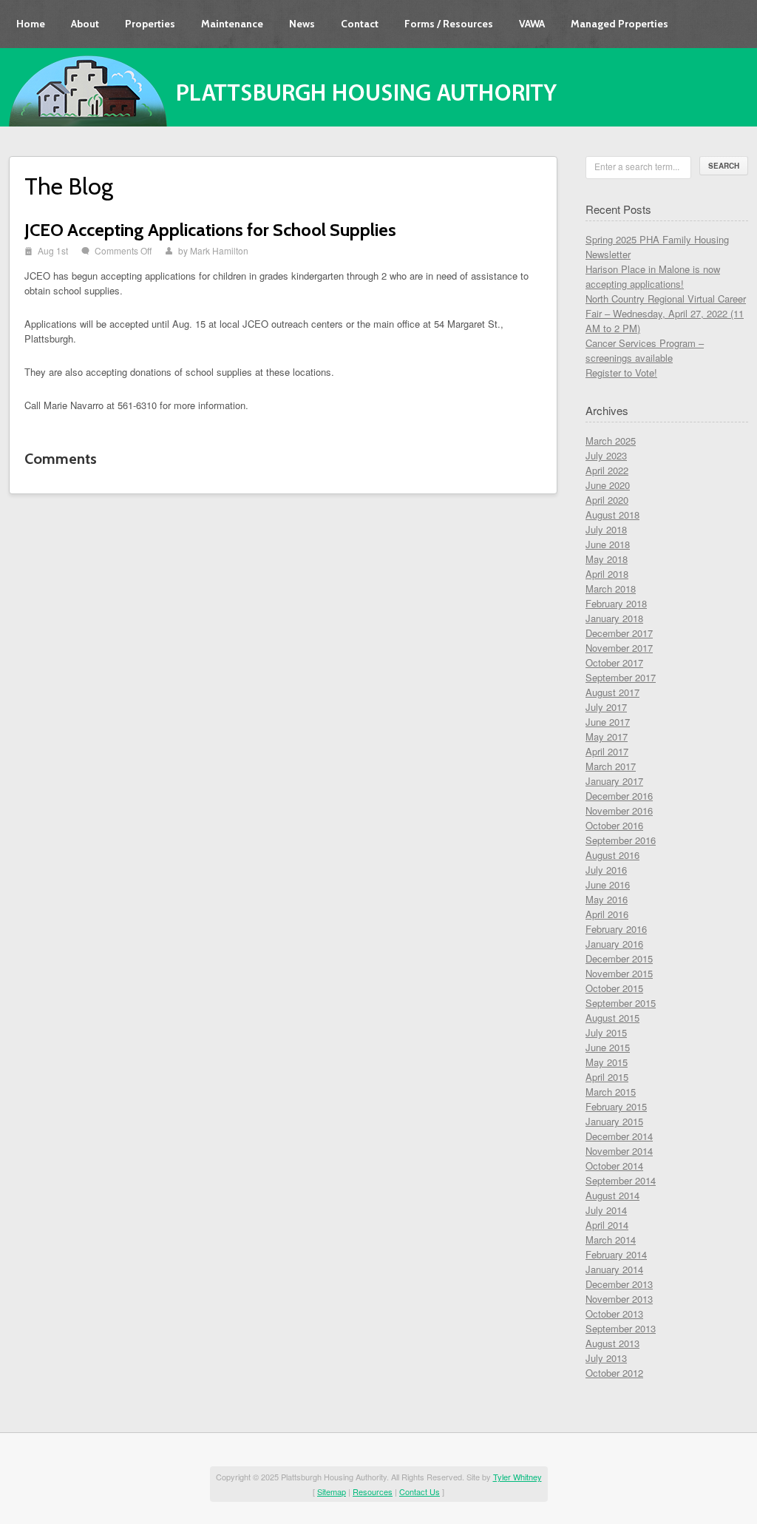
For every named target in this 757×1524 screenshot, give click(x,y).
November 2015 (619, 973)
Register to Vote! (621, 372)
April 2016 (606, 914)
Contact (359, 23)
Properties (150, 23)
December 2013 (619, 1284)
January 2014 (614, 1269)
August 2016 (612, 855)
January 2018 (614, 618)
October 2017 (614, 662)
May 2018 (606, 559)
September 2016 (620, 840)
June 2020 (607, 485)
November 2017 (619, 648)
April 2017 (606, 751)
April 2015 (606, 1077)
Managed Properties (619, 23)
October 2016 (614, 825)
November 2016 (619, 810)
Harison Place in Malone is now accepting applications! (652, 276)
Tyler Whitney (517, 1477)
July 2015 (606, 1032)
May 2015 (606, 1062)
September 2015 (620, 1003)
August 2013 (612, 1343)
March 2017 (610, 766)
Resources (373, 1491)
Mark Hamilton (219, 250)
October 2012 (614, 1373)
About (85, 23)
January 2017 (614, 781)
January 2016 (614, 944)
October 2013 (614, 1313)
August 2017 (612, 692)
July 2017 (606, 707)
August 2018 (612, 515)
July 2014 (606, 1210)
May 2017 (606, 736)
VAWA (532, 23)
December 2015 (619, 958)
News (302, 23)
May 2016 (606, 899)
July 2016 (606, 870)
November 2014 (619, 1151)
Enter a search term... (636, 166)
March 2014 (610, 1240)
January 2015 (614, 1121)
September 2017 (620, 677)
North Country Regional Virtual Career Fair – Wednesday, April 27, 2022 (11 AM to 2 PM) (665, 313)
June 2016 (607, 884)
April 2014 (606, 1225)
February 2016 (616, 929)
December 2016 (619, 796)
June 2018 (607, 544)
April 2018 (606, 574)
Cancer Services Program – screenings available (644, 350)
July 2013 (606, 1358)
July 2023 (606, 455)
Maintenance (232, 23)
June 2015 (607, 1047)
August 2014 (612, 1195)
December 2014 (619, 1136)
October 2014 (614, 1166)
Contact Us (419, 1491)
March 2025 (610, 441)
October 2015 (614, 988)
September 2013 (620, 1328)
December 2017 (619, 633)
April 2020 (606, 500)
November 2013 (619, 1299)
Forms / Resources (448, 23)
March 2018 (610, 588)
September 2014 (620, 1180)
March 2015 (610, 1092)
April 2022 (606, 470)
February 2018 (616, 603)
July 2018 (606, 529)
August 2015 (612, 1018)
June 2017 (607, 722)
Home (30, 23)
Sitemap (331, 1491)
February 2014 (616, 1254)
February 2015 (616, 1106)
